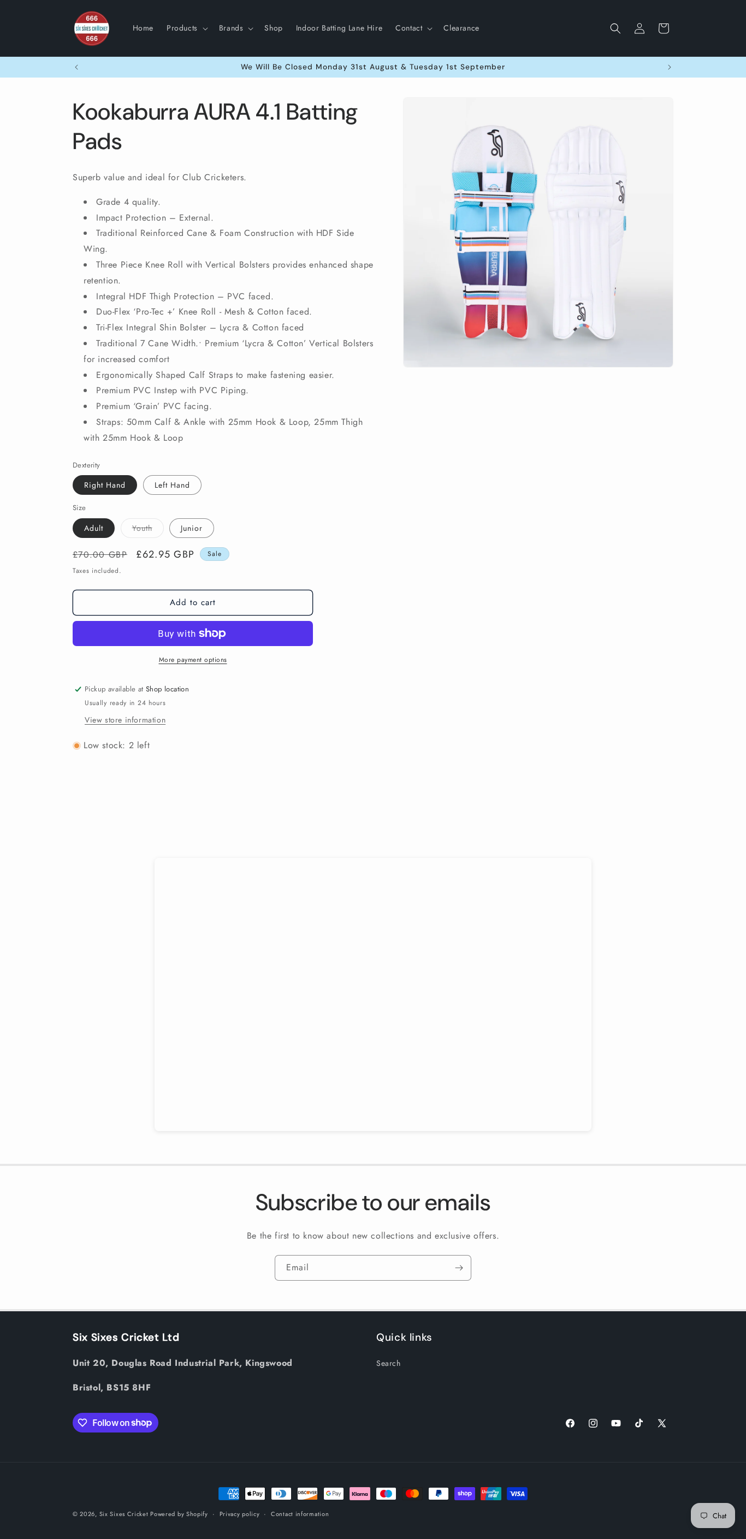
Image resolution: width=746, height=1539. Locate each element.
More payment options (193, 660)
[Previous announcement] (76, 67)
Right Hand (105, 485)
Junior (192, 528)
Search (388, 1362)
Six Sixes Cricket (125, 1514)
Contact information (300, 1513)
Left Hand (172, 485)
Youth (148, 530)
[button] (186, 27)
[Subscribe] (459, 1268)
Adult (93, 528)
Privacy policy (240, 1513)
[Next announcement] (670, 67)
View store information (125, 719)
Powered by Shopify (179, 1514)
